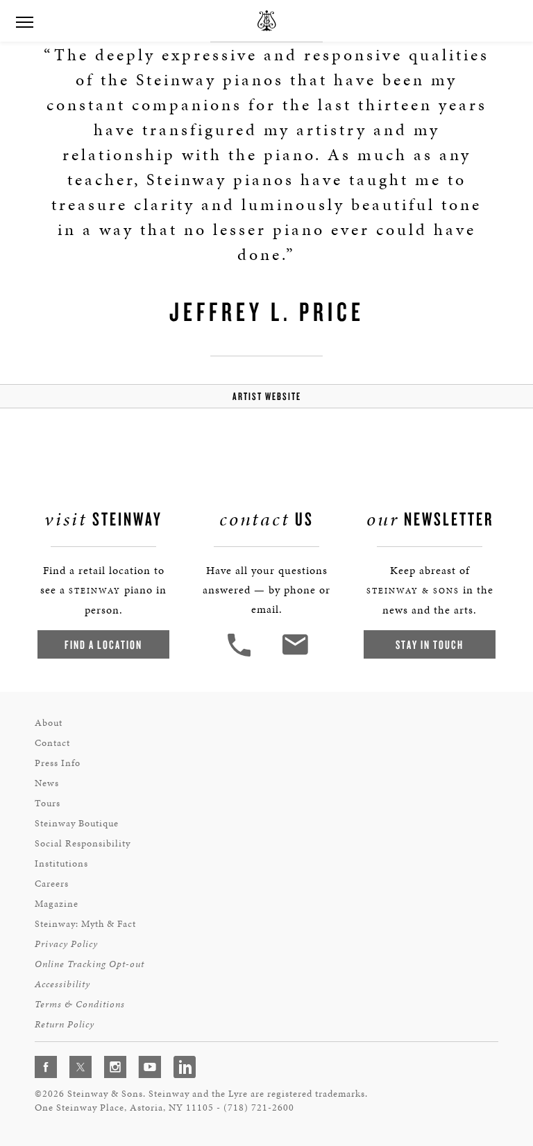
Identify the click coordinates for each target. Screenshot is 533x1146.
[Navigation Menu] (24, 20)
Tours (47, 803)
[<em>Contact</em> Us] (295, 655)
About (48, 722)
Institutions (61, 863)
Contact (52, 742)
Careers (52, 883)
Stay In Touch (430, 644)
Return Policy (64, 1024)
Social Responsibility (82, 843)
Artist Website (266, 396)
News (47, 783)
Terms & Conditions (80, 1004)
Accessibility (62, 984)
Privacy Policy (66, 943)
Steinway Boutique (77, 823)
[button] (241, 655)
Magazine (56, 903)
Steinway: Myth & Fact (85, 923)
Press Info (58, 763)
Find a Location (103, 644)
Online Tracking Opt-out (89, 964)
